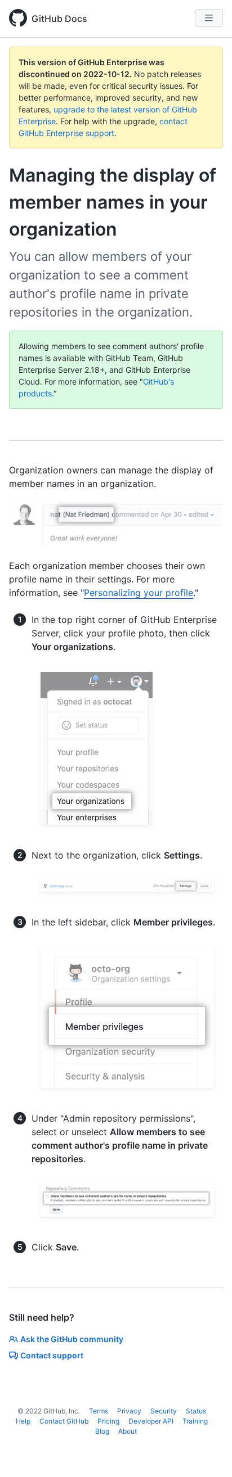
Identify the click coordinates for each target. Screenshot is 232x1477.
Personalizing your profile (138, 592)
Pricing (108, 1421)
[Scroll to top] (207, 1452)
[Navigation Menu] (209, 18)
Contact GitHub (63, 1421)
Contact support (51, 1355)
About (127, 1431)
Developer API (150, 1421)
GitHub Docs (59, 18)
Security (163, 1411)
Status (196, 1411)
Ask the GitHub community (71, 1339)
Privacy (129, 1411)
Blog (102, 1431)
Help (23, 1421)
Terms (98, 1411)
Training (195, 1421)
